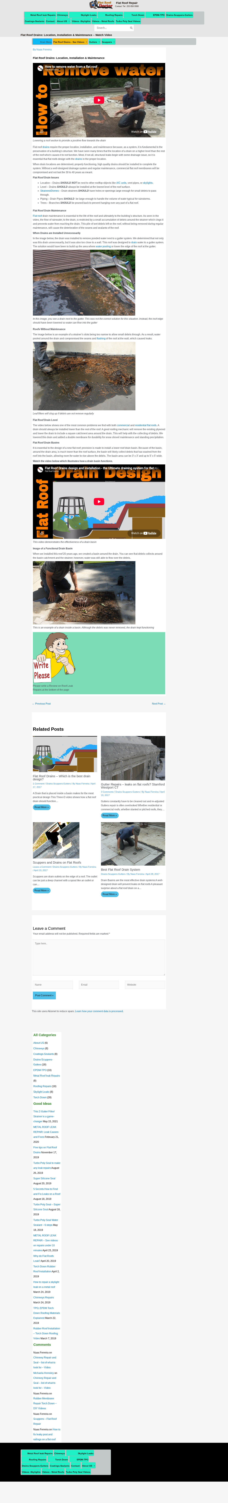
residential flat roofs (145, 425)
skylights (148, 183)
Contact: (50, 21)
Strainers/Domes (49, 190)
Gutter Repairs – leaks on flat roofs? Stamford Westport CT (133, 786)
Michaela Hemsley (43, 1373)
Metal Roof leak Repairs (43, 15)
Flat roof (37, 216)
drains (45, 147)
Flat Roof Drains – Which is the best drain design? (61, 777)
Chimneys (62, 15)
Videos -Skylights (81, 21)
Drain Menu (46, 42)
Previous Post (41, 703)
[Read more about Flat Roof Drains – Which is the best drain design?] (65, 754)
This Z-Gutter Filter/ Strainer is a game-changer (44, 1116)
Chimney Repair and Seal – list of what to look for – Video (44, 1362)
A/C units (121, 183)
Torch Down (138, 15)
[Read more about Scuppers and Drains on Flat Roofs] (56, 840)
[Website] (145, 985)
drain (134, 242)
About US (62, 21)
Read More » (41, 807)
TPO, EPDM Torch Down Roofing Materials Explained (46, 1313)
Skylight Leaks (88, 15)
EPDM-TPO (159, 15)
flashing (101, 338)
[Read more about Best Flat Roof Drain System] (133, 843)
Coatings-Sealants (34, 21)
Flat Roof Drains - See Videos (68, 42)
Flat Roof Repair (127, 2)
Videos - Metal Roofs (103, 21)
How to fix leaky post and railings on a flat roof (46, 1434)
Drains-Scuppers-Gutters (179, 15)
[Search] (131, 28)
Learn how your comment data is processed (99, 1011)
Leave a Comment (42, 867)
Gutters (93, 42)
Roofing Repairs (114, 15)
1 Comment (38, 783)
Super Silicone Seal (44, 1178)
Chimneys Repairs (43, 1297)
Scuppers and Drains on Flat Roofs (57, 862)
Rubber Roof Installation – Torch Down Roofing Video (46, 1333)
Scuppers (107, 42)
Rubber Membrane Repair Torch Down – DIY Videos (45, 1403)
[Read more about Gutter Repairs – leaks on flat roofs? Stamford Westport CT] (133, 758)
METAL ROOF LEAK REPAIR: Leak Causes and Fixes (45, 1132)
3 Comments (107, 792)
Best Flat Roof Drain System (120, 869)
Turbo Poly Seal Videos (128, 21)
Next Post (159, 703)
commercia (123, 425)
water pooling (103, 246)
